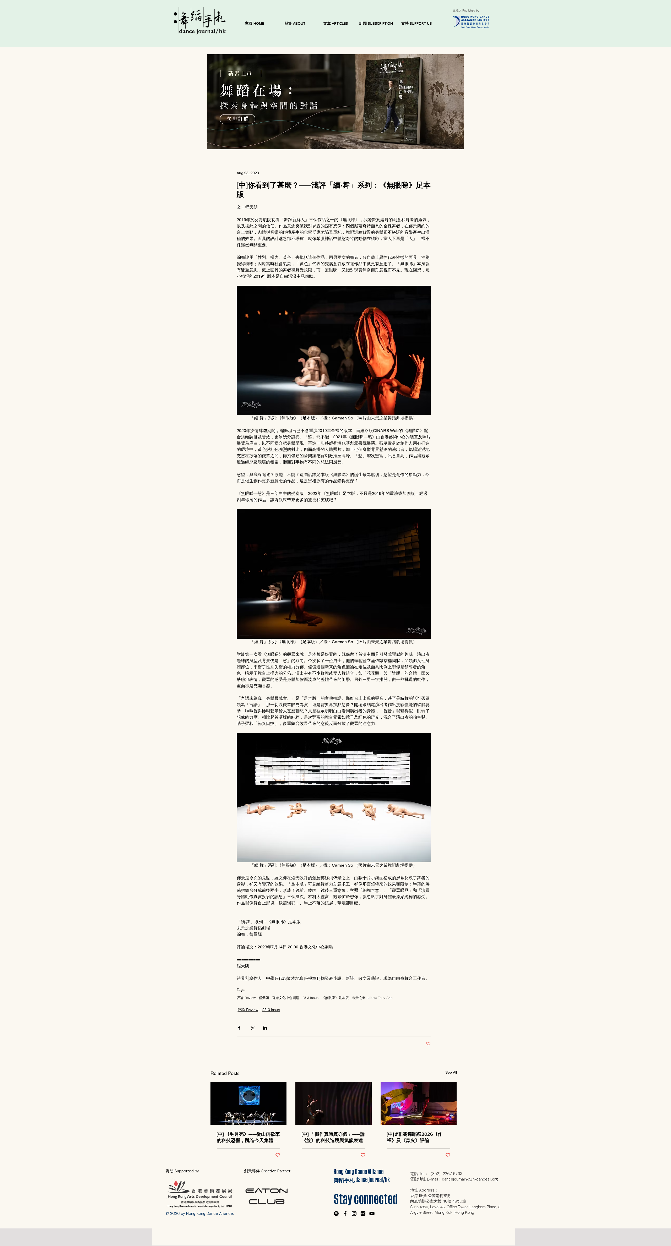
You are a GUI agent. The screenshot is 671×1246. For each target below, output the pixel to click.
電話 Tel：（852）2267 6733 (436, 1173)
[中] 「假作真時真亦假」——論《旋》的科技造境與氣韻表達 (333, 1137)
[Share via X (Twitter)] (252, 1027)
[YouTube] (372, 1213)
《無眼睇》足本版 (335, 998)
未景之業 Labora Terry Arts (372, 998)
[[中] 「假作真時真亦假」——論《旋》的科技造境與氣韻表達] (333, 1103)
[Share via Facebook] (239, 1027)
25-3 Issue (310, 998)
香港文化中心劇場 (285, 998)
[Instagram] (354, 1213)
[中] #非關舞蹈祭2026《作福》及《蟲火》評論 (414, 1137)
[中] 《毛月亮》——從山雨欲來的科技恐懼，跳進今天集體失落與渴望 (248, 1138)
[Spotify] (336, 1213)
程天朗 (264, 998)
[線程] (363, 1213)
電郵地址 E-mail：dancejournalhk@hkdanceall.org (454, 1179)
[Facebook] (345, 1213)
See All (451, 1072)
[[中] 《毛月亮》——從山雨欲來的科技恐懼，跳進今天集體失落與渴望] (248, 1103)
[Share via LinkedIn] (264, 1027)
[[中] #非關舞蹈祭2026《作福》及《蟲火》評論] (419, 1103)
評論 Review (246, 998)
